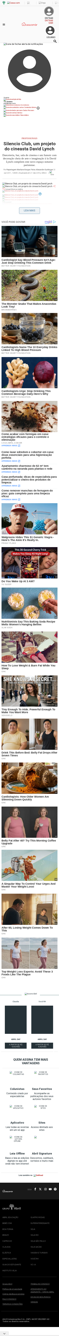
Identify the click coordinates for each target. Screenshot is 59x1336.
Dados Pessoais (28, 110)
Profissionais (29, 138)
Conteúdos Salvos (30, 107)
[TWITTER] (39, 1189)
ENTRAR (49, 20)
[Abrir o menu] (4, 24)
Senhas (19, 113)
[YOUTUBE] (49, 1189)
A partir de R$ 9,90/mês (16, 1046)
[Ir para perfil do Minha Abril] (29, 99)
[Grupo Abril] (3, 3)
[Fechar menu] (23, 44)
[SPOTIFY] (54, 1189)
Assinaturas (24, 105)
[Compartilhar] (54, 186)
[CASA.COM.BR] (30, 27)
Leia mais (29, 210)
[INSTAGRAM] (44, 1189)
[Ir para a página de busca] (55, 41)
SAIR (51, 23)
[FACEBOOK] (34, 1189)
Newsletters (24, 115)
